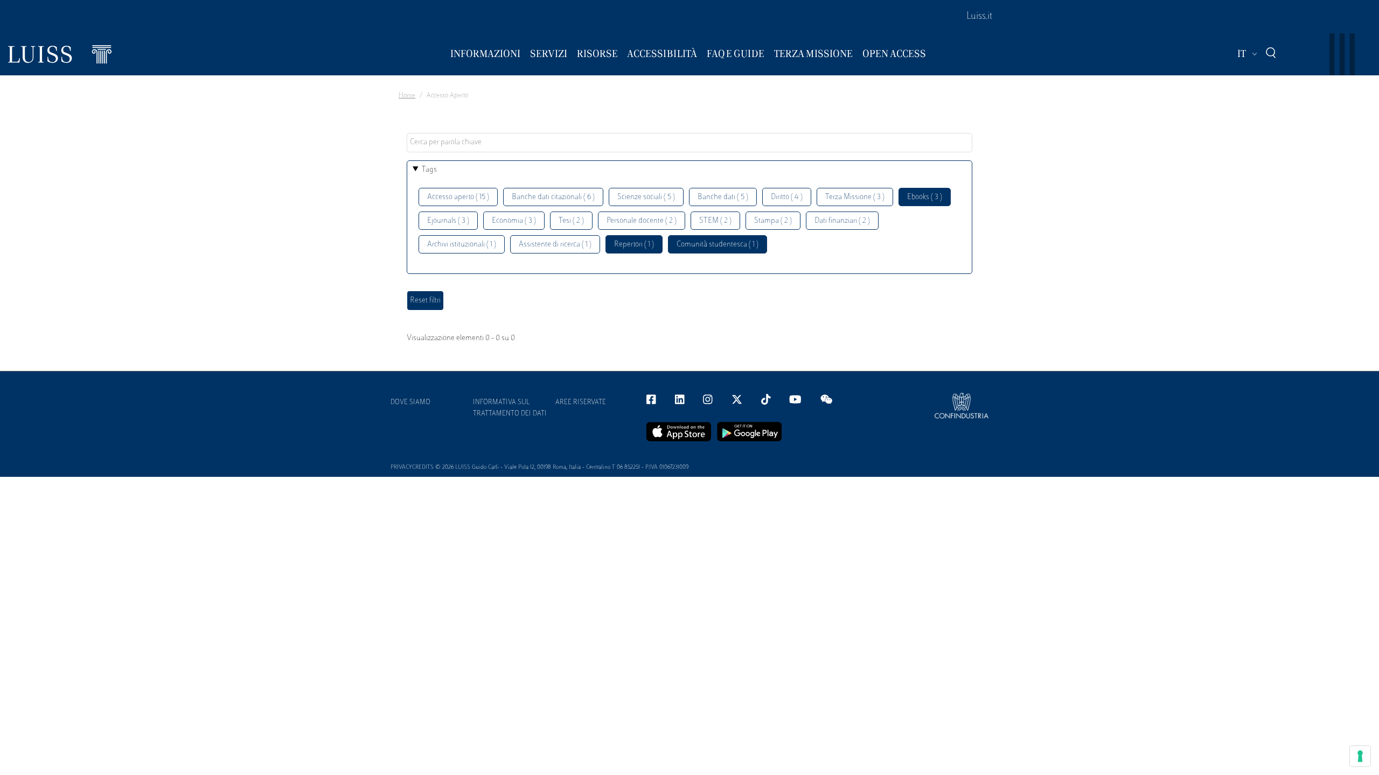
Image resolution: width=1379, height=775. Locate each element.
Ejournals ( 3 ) (448, 221)
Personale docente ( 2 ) (642, 221)
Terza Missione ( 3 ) (854, 197)
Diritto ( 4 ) (787, 197)
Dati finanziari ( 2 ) (842, 221)
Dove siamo (410, 402)
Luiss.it (979, 17)
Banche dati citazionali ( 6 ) (553, 197)
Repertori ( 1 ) (634, 245)
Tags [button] (429, 170)
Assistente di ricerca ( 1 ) (555, 245)
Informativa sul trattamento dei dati (510, 408)
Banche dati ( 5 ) (723, 197)
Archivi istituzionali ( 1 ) (461, 245)
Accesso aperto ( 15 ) (458, 197)
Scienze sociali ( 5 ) (646, 197)
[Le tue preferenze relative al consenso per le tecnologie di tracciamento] (1360, 756)
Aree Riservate (580, 402)
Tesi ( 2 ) (571, 221)
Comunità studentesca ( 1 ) (717, 245)
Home (407, 96)
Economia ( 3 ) (514, 221)
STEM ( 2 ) (715, 221)
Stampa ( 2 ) (773, 221)
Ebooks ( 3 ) (924, 197)
